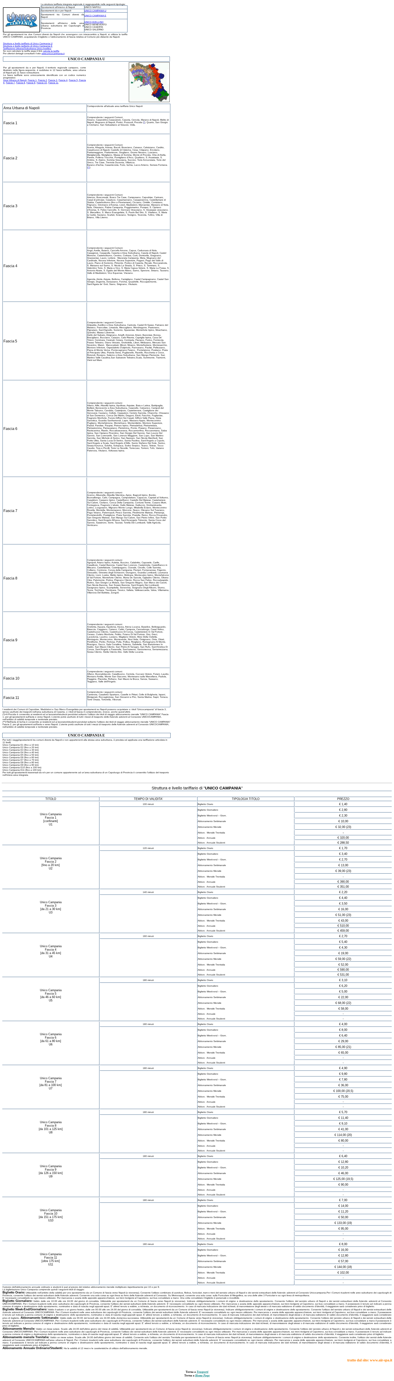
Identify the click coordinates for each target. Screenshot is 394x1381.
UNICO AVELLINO (94, 22)
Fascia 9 (30, 82)
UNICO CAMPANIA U (95, 10)
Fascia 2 (42, 80)
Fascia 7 (10, 82)
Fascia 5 (73, 80)
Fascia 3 (52, 80)
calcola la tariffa (51, 51)
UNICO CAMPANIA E (95, 15)
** (89, 167)
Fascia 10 (42, 82)
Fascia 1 (32, 80)
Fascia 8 (20, 82)
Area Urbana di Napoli (14, 80)
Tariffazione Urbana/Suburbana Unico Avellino (27, 48)
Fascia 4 (63, 80)
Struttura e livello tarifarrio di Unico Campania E (27, 46)
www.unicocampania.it (53, 53)
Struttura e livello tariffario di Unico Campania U (27, 43)
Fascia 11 (53, 82)
